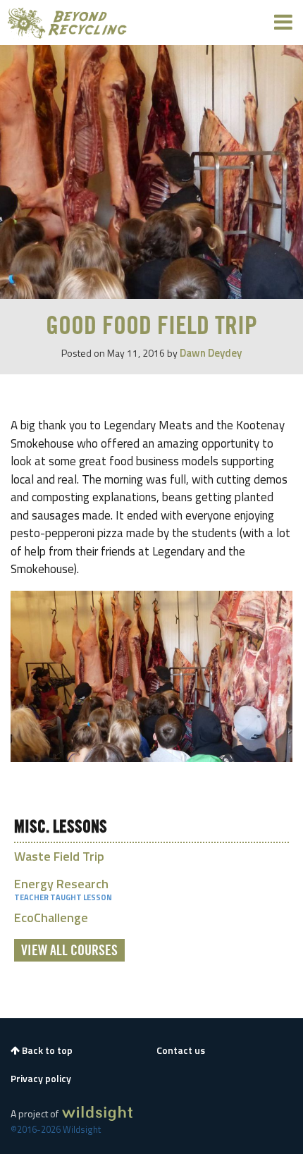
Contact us (180, 1050)
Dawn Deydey (211, 353)
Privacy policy (41, 1079)
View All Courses (69, 951)
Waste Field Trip (59, 856)
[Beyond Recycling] (67, 22)
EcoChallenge (51, 917)
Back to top (46, 1050)
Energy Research (61, 883)
